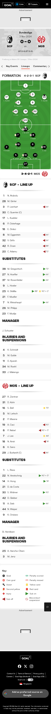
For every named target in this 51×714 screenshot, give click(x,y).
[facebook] (19, 667)
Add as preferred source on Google (27, 693)
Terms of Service (24, 674)
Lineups (25, 66)
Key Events (12, 66)
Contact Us (11, 674)
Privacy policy (38, 674)
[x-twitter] (25, 667)
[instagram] (31, 667)
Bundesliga (25, 32)
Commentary (40, 66)
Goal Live (21, 680)
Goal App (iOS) (38, 677)
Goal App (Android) (22, 677)
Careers (9, 677)
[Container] (9, 41)
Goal (16, 706)
